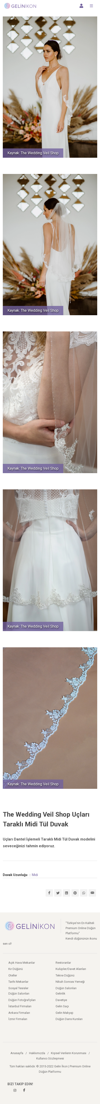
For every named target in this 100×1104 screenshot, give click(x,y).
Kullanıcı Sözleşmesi (50, 1058)
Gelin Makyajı (64, 1012)
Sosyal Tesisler (18, 988)
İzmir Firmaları (17, 1019)
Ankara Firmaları (19, 1012)
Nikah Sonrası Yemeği (70, 981)
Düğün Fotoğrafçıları (22, 1000)
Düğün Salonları (66, 988)
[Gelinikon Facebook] (24, 1090)
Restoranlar (63, 962)
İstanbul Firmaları (19, 1006)
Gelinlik (60, 993)
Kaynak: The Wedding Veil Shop (33, 153)
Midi (35, 875)
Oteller (12, 975)
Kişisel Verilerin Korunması (68, 1053)
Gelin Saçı (62, 1006)
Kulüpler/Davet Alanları (71, 969)
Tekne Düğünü (65, 975)
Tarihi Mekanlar (18, 981)
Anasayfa (16, 1053)
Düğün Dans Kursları (69, 1019)
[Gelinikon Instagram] (15, 1090)
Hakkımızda (37, 1053)
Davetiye (61, 1000)
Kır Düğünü (15, 969)
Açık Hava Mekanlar (21, 962)
